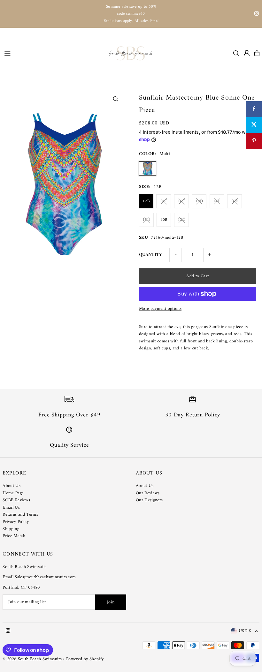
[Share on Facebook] (254, 109)
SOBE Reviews (16, 500)
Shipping (11, 529)
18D (146, 219)
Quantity (150, 255)
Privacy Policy (16, 522)
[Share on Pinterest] (254, 141)
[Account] (247, 53)
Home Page (13, 493)
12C (181, 219)
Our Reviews (148, 493)
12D (199, 201)
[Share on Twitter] (254, 125)
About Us (11, 486)
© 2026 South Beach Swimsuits (32, 659)
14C (163, 201)
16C (181, 201)
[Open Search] (236, 53)
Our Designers (149, 500)
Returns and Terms (20, 515)
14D (217, 201)
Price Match (14, 536)
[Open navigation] (53, 53)
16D (234, 201)
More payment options (160, 308)
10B (163, 219)
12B (146, 201)
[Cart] (256, 53)
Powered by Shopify (85, 659)
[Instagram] (256, 14)
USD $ (245, 631)
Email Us (11, 507)
